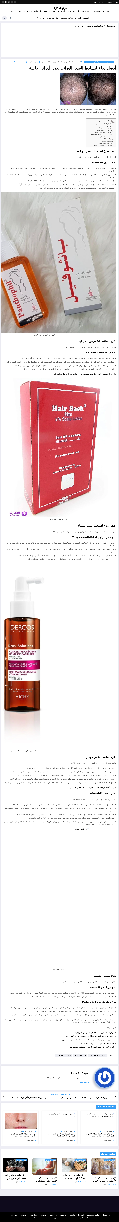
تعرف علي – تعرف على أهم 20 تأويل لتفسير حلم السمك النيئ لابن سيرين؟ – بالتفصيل (45, 1177)
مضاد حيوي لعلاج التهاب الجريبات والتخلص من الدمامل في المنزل (87, 1097)
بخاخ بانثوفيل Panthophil (105, 126)
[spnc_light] (4, 18)
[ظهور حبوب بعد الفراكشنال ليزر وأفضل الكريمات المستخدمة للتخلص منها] (21, 1121)
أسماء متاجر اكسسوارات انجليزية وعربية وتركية (97, 1043)
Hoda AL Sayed (33, 62)
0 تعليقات (10, 62)
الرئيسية (86, 18)
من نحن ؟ (40, 18)
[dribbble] (9, 2)
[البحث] (10, 18)
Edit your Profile (80, 1078)
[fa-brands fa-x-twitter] (12, 2)
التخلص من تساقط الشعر (74, 62)
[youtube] (3, 2)
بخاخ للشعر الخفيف (107, 141)
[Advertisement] (59, 41)
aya (17, 1184)
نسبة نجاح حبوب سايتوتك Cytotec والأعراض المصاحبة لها (35, 1097)
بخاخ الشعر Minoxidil (107, 139)
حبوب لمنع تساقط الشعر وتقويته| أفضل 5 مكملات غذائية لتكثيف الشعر (89, 1036)
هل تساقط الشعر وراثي (48, 62)
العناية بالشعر (109, 62)
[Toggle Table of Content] (112, 121)
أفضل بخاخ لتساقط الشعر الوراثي (104, 124)
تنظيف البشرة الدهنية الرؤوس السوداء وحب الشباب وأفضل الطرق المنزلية (61, 1135)
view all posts (85, 1082)
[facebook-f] (15, 2)
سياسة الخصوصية (66, 18)
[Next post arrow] (3, 1096)
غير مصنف (88, 62)
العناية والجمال (98, 62)
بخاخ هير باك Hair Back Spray (104, 130)
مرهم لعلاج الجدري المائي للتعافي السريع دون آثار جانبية (94, 1032)
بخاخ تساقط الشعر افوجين (105, 137)
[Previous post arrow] (115, 1096)
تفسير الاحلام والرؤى (21, 1160)
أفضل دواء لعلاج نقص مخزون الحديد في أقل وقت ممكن (90, 787)
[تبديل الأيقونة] (115, 18)
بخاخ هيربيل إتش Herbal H (105, 143)
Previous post (65, 1094)
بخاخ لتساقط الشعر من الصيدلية (104, 128)
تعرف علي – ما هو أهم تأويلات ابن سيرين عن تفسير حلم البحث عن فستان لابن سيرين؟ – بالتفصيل (75, 1179)
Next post (54, 1094)
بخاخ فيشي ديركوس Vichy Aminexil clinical (100, 134)
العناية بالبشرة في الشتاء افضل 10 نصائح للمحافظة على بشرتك (92, 1047)
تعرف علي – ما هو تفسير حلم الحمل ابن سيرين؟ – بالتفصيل (17, 1179)
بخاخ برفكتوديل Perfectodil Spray (103, 145)
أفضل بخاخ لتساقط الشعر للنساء (104, 132)
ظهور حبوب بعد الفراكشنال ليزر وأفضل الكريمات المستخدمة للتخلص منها (23, 1135)
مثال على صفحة (52, 18)
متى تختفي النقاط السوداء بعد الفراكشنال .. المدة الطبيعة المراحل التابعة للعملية (100, 1135)
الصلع (71, 1007)
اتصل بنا (78, 18)
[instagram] (6, 2)
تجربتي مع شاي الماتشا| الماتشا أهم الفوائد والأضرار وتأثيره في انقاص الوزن (88, 1040)
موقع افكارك (60, 8)
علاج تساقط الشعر (61, 62)
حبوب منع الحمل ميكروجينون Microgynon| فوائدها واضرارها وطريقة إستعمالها (80, 374)
